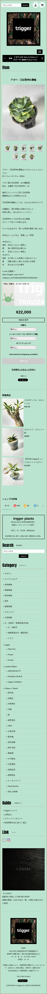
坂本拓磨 (11, 742)
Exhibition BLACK (15, 676)
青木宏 (10, 693)
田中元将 (11, 748)
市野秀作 (11, 704)
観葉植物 (8, 606)
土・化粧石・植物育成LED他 (16, 623)
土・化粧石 (12, 627)
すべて (7, 506)
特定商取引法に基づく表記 (15, 823)
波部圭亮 (11, 770)
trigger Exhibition (15, 682)
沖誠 (10, 709)
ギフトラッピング (23, 343)
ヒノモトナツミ (14, 781)
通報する (23, 376)
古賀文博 (11, 731)
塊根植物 (8, 590)
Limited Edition (11, 666)
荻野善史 (11, 720)
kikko (10, 726)
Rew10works (13, 786)
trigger (7, 645)
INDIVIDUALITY (14, 671)
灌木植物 (8, 595)
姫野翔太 (11, 775)
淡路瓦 (10, 698)
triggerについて (10, 810)
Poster (10, 655)
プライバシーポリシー (13, 819)
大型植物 (8, 617)
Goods (10, 660)
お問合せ (8, 814)
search (25, 5)
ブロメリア (9, 612)
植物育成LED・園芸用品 (18, 633)
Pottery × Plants (11, 688)
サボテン (8, 573)
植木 (6, 601)
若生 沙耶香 (13, 792)
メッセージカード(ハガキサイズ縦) (23, 334)
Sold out (23, 361)
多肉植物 (8, 584)
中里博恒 (11, 764)
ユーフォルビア (11, 579)
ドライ (10, 638)
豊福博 (10, 753)
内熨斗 (23, 325)
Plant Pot (11, 649)
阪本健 (10, 737)
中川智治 (11, 759)
